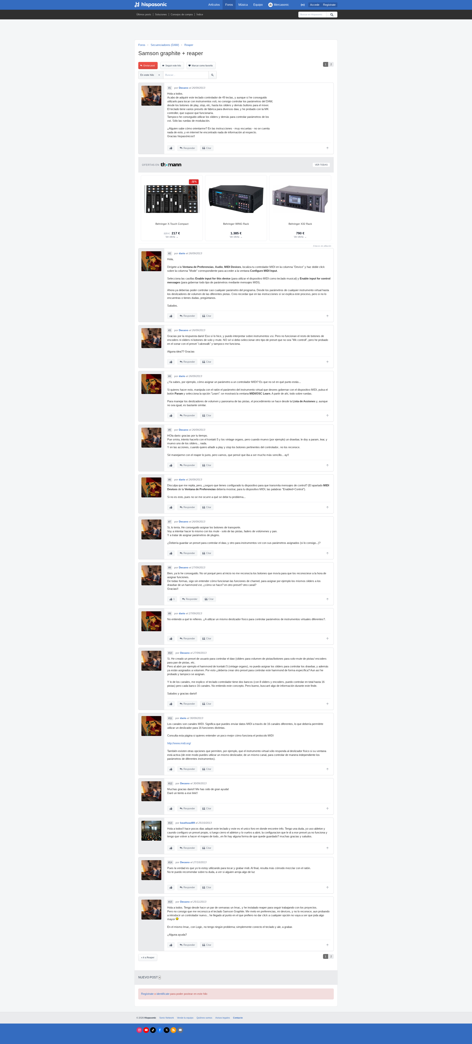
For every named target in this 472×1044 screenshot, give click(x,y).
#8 (169, 567)
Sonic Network (166, 1018)
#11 (170, 718)
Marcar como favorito (202, 65)
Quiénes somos (204, 1018)
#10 (170, 653)
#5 (169, 430)
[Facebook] (160, 1030)
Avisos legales (222, 1018)
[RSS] (173, 1030)
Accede (314, 4)
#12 (170, 783)
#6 (169, 479)
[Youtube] (146, 1030)
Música (243, 4)
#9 (169, 613)
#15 (170, 902)
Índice (200, 14)
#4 (169, 376)
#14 (170, 862)
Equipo (258, 4)
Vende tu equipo (185, 1018)
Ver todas (321, 165)
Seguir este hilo (173, 65)
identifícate (163, 993)
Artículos (214, 4)
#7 (169, 521)
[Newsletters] (180, 1030)
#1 (169, 88)
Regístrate (329, 4)
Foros (229, 4)
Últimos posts (143, 14)
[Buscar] (331, 14)
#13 (170, 823)
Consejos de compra (182, 14)
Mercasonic (281, 4)
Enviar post (149, 65)
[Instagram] (139, 1030)
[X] (166, 1030)
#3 (169, 330)
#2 (169, 253)
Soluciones (161, 14)
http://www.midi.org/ (179, 743)
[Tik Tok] (153, 1030)
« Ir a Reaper (147, 957)
